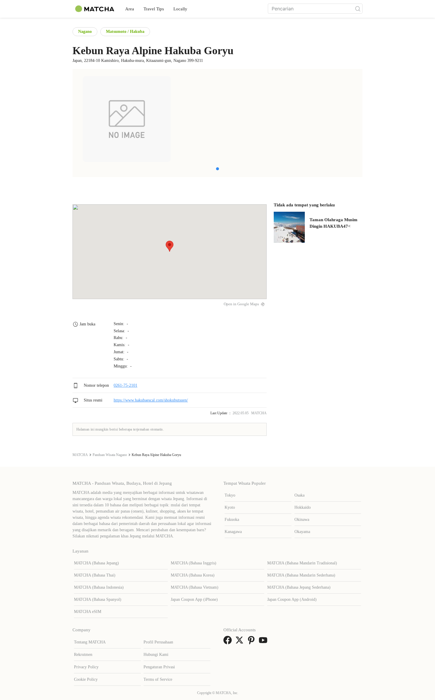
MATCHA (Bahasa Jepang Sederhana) (299, 587)
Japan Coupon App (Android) (292, 599)
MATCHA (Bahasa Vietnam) (194, 587)
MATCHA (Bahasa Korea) (193, 575)
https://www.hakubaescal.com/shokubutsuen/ (151, 400)
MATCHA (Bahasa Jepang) (96, 563)
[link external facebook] (228, 642)
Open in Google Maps (241, 304)
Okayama (302, 531)
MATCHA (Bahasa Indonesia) (99, 587)
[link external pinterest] (252, 642)
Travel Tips (154, 9)
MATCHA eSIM (87, 611)
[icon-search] (357, 8)
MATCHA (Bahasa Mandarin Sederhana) (301, 575)
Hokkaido (302, 507)
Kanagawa (233, 531)
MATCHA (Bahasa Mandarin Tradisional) (302, 563)
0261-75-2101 (125, 385)
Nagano (85, 31)
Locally (180, 9)
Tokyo (230, 495)
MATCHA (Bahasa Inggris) (193, 563)
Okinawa (301, 519)
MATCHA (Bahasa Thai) (94, 575)
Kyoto (230, 507)
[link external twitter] (240, 642)
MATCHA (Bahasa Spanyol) (97, 599)
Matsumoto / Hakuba (125, 31)
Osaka (299, 495)
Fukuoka (232, 519)
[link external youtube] (264, 642)
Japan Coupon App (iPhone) (194, 599)
